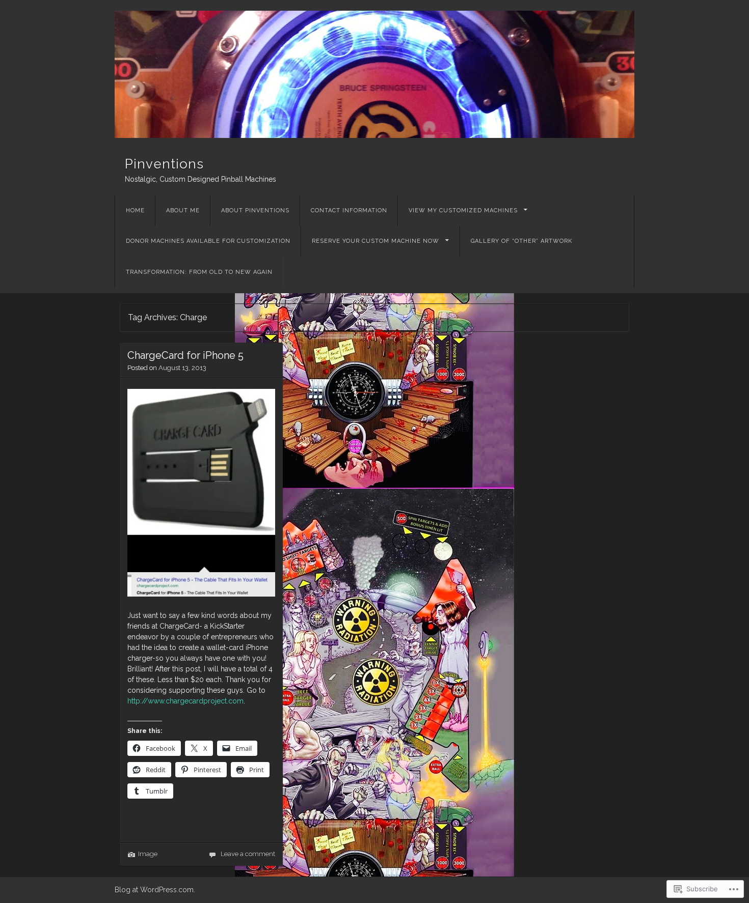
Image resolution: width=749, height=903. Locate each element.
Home (135, 210)
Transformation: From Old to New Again (199, 272)
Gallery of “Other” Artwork (521, 241)
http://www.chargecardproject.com (185, 701)
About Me (183, 210)
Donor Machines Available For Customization (208, 241)
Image (147, 854)
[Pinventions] (374, 74)
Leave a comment (248, 854)
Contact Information (349, 210)
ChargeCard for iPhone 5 (185, 355)
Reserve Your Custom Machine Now (375, 241)
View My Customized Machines (463, 210)
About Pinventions (255, 210)
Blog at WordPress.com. (155, 890)
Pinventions (164, 164)
